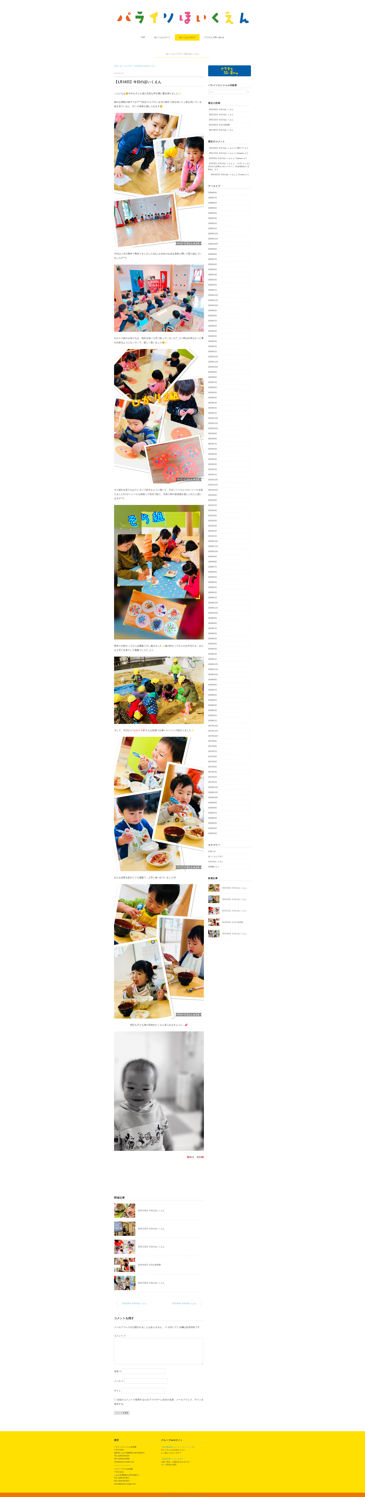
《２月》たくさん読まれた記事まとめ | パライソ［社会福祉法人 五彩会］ (229, 166)
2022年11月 (213, 423)
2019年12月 (213, 603)
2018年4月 (212, 705)
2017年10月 (213, 736)
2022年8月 (212, 439)
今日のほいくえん (191, 54)
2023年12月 (213, 357)
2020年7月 (212, 567)
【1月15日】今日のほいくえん (144, 66)
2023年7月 (212, 382)
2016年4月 (212, 828)
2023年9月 (212, 372)
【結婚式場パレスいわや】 (172, 1459)
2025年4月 (212, 275)
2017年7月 (212, 751)
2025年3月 (212, 280)
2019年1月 (212, 659)
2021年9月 (212, 495)
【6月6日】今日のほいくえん (220, 158)
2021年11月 (213, 485)
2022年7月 (212, 444)
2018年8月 (212, 685)
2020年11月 (213, 546)
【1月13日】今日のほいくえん (134, 1303)
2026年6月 (212, 203)
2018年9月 (212, 680)
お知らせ (212, 851)
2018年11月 (213, 669)
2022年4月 (212, 459)
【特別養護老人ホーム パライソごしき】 (178, 1447)
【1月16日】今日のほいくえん (184, 1303)
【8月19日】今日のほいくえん (151, 1283)
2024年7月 (212, 321)
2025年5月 (212, 269)
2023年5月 (212, 392)
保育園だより (213, 867)
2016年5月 (212, 823)
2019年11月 (213, 608)
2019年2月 (212, 654)
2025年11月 (213, 239)
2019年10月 (213, 613)
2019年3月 (212, 649)
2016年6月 (212, 818)
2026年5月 (212, 208)
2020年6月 (212, 572)
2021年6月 (212, 510)
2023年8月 (212, 377)
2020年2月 (212, 592)
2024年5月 (212, 331)
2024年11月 (213, 300)
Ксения (241, 174)
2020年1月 (212, 597)
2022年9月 (212, 433)
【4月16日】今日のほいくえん (220, 148)
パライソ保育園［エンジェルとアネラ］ (174, 1495)
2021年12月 (213, 480)
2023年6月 (212, 387)
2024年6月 (212, 326)
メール (119, 1381)
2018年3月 (212, 710)
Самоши (239, 158)
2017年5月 (212, 762)
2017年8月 (212, 746)
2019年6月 (212, 633)
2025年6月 (212, 264)
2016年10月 (213, 797)
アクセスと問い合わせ (214, 37)
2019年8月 (212, 623)
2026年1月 (212, 228)
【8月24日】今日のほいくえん (151, 1210)
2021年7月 (212, 505)
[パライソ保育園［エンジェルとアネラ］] (182, 12)
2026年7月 (212, 198)
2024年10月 (213, 305)
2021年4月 (212, 521)
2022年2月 (212, 469)
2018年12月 (213, 664)
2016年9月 (212, 803)
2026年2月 (212, 223)
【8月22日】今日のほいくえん (151, 1228)
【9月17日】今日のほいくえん (220, 153)
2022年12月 (213, 418)
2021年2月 (212, 531)
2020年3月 (212, 587)
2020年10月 (213, 551)
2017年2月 (212, 777)
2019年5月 (212, 639)
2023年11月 (213, 362)
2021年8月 (212, 500)
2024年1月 (212, 351)
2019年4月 (212, 644)
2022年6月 (212, 449)
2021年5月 (212, 515)
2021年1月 (212, 536)
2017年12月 (213, 726)
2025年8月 (212, 254)
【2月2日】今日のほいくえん (220, 163)
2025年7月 (212, 259)
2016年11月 (213, 792)
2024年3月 (212, 341)
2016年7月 (212, 813)
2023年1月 (212, 413)
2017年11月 (213, 731)
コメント (120, 1336)
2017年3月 (212, 772)
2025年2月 (212, 285)
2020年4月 (212, 582)
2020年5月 (212, 577)
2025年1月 (212, 290)
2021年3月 (212, 526)
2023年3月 (212, 403)
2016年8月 (212, 808)
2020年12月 (213, 541)
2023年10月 (213, 367)
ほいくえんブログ (187, 37)
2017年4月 (212, 767)
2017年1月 (212, 782)
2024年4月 (212, 336)
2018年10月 (213, 674)
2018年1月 (212, 721)
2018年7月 (212, 690)
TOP (143, 37)
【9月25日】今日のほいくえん (221, 174)
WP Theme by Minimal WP (197, 1495)
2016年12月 (213, 787)
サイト (117, 1390)
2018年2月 (212, 715)
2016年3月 (212, 833)
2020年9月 (212, 556)
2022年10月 (213, 428)
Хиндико (240, 153)
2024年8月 (212, 316)
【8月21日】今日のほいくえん (151, 1247)
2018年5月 (212, 700)
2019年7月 (212, 628)
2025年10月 (213, 244)
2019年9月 (212, 618)
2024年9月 (212, 310)
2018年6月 (212, 695)
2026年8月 (212, 193)
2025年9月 (212, 249)
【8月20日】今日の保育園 (149, 1265)
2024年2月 (212, 346)
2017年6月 (212, 756)
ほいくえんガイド (162, 37)
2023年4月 (212, 398)
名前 (117, 1371)
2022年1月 (212, 474)
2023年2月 (212, 408)
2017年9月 (212, 741)
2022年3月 (212, 464)
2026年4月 (212, 213)
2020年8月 (212, 562)
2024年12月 (213, 295)
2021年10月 (213, 490)
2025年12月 (213, 234)
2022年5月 (212, 454)
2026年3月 (212, 218)
